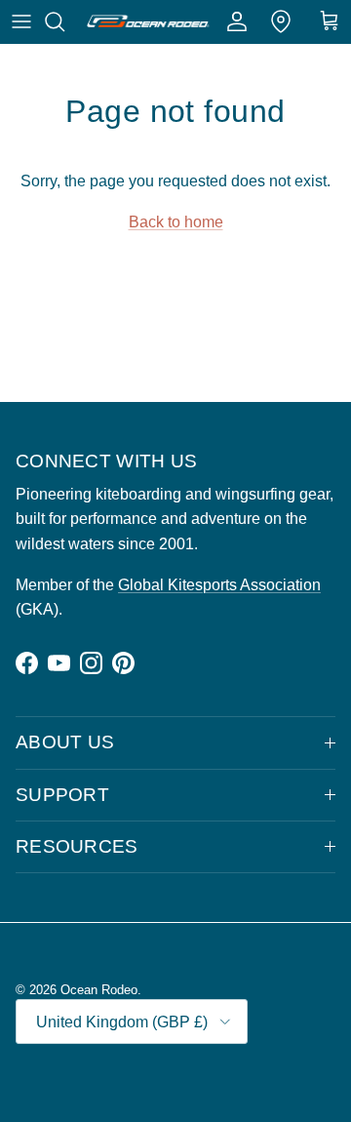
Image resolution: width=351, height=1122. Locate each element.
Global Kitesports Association (219, 585)
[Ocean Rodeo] (148, 22)
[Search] (64, 21)
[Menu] (21, 21)
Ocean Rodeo (98, 989)
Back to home (176, 222)
